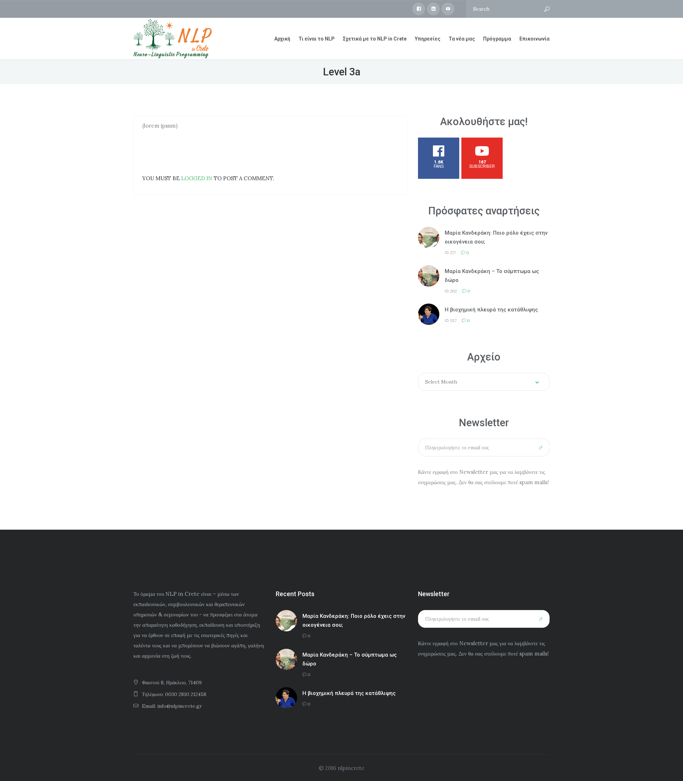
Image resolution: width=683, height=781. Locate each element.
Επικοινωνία (534, 39)
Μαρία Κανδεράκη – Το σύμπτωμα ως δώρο (492, 275)
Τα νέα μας (462, 39)
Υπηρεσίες (427, 39)
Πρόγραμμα (497, 39)
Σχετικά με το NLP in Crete (375, 39)
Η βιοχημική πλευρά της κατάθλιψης (491, 309)
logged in (196, 178)
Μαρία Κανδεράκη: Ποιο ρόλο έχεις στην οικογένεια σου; (496, 237)
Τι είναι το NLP (316, 39)
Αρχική (282, 39)
